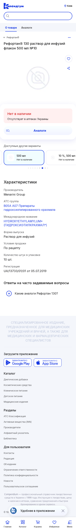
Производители (12, 427)
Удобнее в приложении (37, 511)
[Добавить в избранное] (68, 58)
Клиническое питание (15, 390)
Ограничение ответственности (20, 469)
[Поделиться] (68, 68)
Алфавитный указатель (16, 433)
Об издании (10, 464)
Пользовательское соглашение (21, 486)
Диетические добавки (16, 379)
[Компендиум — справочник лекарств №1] (14, 6)
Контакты (9, 453)
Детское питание (13, 396)
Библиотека (10, 438)
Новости (8, 480)
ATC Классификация (15, 416)
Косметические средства (18, 385)
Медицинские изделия (16, 401)
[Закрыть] (63, 511)
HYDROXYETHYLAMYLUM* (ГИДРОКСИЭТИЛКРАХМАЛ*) (25, 223)
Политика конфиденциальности (21, 475)
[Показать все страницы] (69, 37)
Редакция (9, 458)
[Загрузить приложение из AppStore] (48, 362)
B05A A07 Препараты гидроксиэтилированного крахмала (29, 208)
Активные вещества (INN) (18, 421)
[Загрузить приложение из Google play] (18, 362)
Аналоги (40, 130)
